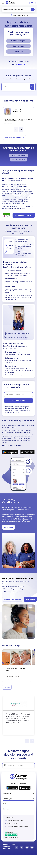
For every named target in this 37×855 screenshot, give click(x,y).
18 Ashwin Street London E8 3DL (17, 826)
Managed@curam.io (18, 208)
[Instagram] (27, 847)
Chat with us (30, 599)
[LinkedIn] (32, 847)
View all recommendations (14, 137)
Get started (8, 527)
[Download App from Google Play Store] (10, 452)
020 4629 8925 (29, 206)
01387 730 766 (12, 823)
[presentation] (16, 129)
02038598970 (19, 64)
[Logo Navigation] (10, 2)
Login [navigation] (32, 3)
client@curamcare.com (15, 820)
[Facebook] (16, 847)
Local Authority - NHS (18, 155)
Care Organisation (18, 160)
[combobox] (18, 9)
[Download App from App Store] (27, 452)
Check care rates (18, 400)
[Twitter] (22, 847)
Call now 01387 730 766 (12, 599)
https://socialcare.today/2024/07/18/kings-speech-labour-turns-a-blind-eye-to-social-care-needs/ (18, 715)
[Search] (32, 87)
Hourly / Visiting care (18, 41)
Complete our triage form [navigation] (24, 215)
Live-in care (18, 51)
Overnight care (18, 46)
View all (7, 687)
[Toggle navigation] (3, 3)
